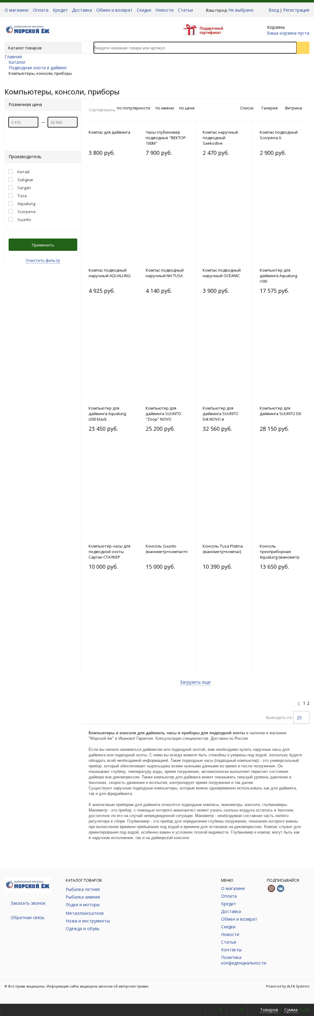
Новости (164, 10)
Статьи (185, 10)
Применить (43, 245)
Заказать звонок (28, 903)
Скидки (144, 10)
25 (299, 717)
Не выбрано (241, 10)
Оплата (40, 10)
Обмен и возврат (114, 10)
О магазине (17, 10)
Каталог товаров (25, 48)
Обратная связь (27, 917)
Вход (274, 10)
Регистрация (296, 10)
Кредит (60, 10)
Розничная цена (25, 104)
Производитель (25, 156)
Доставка (82, 10)
